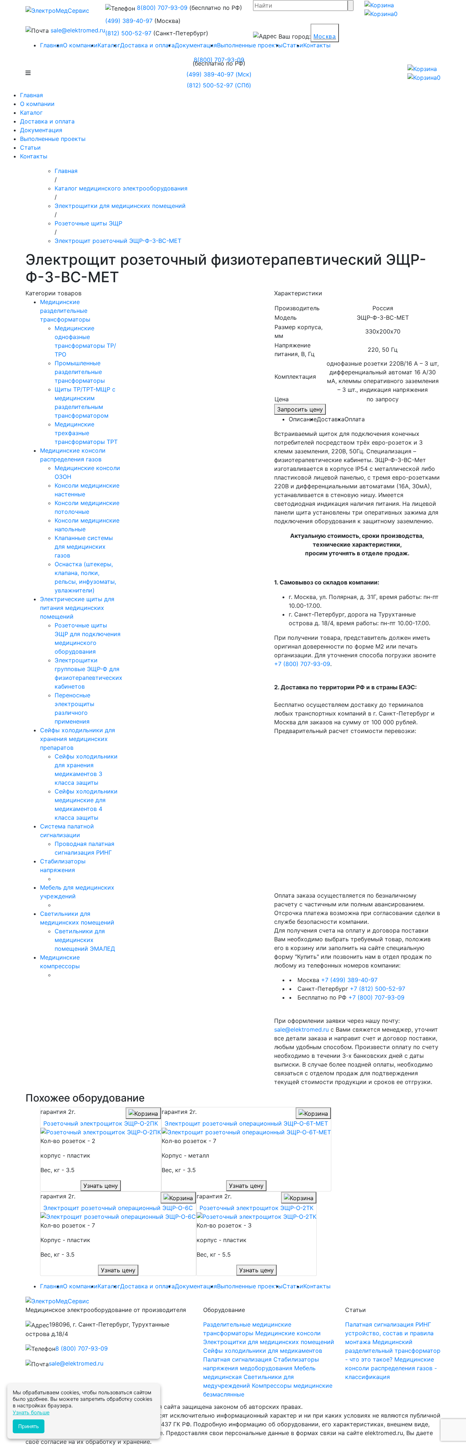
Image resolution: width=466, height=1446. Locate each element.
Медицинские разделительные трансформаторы (65, 310)
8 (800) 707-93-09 (81, 1348)
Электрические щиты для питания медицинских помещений (77, 607)
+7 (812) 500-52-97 (377, 988)
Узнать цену (100, 1185)
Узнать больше (31, 1412)
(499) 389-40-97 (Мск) (219, 74)
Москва (324, 37)
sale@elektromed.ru (78, 30)
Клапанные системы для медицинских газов (84, 546)
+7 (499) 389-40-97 (349, 980)
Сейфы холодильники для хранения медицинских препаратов (77, 738)
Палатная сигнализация (238, 1359)
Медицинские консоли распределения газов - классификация (391, 1368)
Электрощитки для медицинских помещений (268, 1341)
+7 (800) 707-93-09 (302, 663)
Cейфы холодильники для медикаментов (262, 1350)
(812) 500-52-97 (128, 33)
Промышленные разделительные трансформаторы (80, 371)
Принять (28, 1426)
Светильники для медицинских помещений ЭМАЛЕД (85, 939)
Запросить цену (300, 409)
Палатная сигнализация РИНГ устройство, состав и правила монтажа (389, 1333)
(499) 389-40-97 (129, 20)
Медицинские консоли (288, 1333)
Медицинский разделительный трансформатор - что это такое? (393, 1350)
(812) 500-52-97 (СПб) (219, 85)
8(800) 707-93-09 (162, 7)
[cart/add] (143, 1113)
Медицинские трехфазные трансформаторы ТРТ (86, 433)
